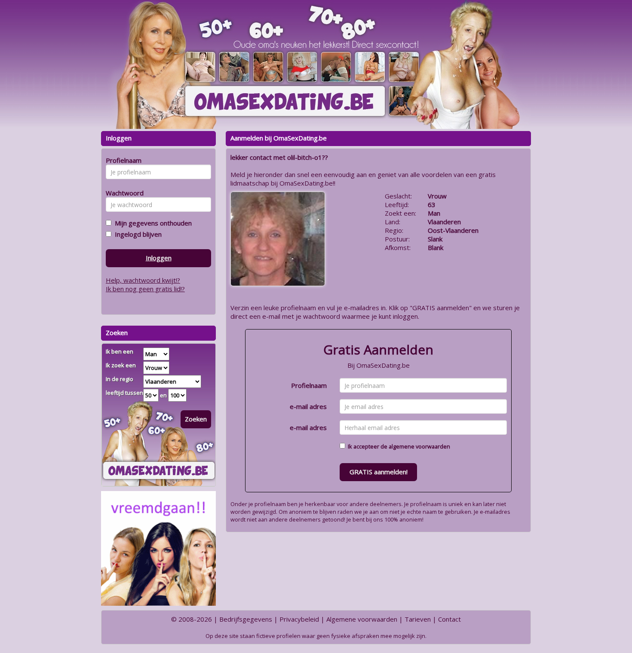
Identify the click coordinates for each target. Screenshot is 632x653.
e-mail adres (308, 406)
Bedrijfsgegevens (245, 619)
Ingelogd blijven (136, 234)
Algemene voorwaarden (361, 619)
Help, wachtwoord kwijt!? (143, 280)
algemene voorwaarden (419, 446)
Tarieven (418, 619)
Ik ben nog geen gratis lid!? (145, 288)
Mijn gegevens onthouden (151, 223)
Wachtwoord (122, 193)
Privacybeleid (299, 619)
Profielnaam (309, 385)
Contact (449, 619)
